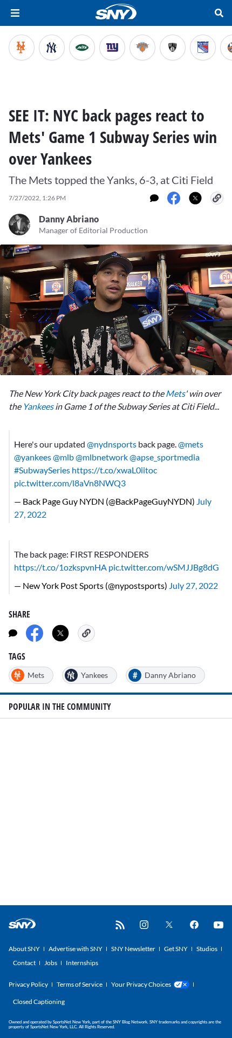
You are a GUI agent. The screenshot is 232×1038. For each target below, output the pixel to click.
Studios (206, 949)
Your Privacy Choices (141, 984)
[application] (116, 310)
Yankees (38, 406)
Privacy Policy (28, 984)
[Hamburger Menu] (15, 12)
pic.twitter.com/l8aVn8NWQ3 (70, 483)
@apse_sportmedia (164, 457)
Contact (24, 963)
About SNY (24, 949)
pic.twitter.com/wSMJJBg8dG (163, 567)
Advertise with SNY (76, 949)
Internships (82, 963)
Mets (175, 393)
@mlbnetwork (102, 457)
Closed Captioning (39, 1002)
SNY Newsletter (133, 949)
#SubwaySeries (42, 470)
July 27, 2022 (193, 585)
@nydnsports (112, 444)
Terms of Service (80, 984)
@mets (190, 444)
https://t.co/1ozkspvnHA (60, 567)
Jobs (50, 963)
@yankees (32, 457)
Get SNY (176, 949)
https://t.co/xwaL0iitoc (114, 470)
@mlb (63, 457)
